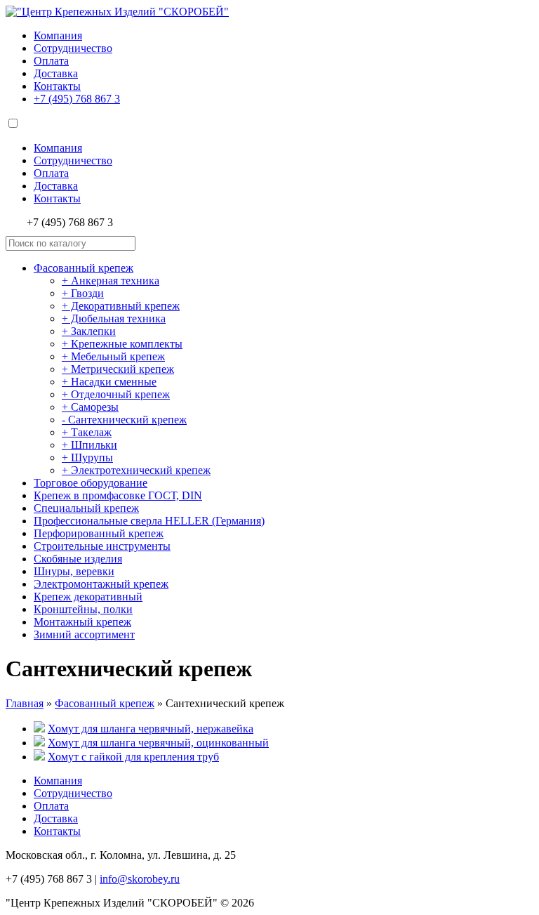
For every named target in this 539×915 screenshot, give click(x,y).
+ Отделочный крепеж (116, 394)
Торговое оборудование (90, 483)
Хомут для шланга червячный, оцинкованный (158, 743)
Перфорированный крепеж (99, 533)
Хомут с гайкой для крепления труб (133, 757)
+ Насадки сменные (109, 382)
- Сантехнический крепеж (124, 420)
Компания (58, 35)
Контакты (57, 86)
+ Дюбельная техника (114, 318)
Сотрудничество (73, 48)
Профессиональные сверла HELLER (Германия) (149, 521)
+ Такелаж (87, 432)
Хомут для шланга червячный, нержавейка (150, 729)
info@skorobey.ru (140, 879)
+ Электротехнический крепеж (136, 470)
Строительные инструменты (102, 546)
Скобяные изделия (78, 559)
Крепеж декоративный (88, 597)
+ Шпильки (89, 445)
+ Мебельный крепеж (113, 356)
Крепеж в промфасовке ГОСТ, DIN (118, 495)
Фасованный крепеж (83, 268)
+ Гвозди (83, 293)
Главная (25, 703)
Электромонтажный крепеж (101, 584)
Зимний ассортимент (84, 634)
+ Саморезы (90, 407)
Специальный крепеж (86, 508)
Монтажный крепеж (82, 622)
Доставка (56, 73)
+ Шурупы (87, 457)
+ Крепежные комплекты (122, 344)
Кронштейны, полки (83, 609)
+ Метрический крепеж (118, 369)
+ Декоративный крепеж (121, 306)
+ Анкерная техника (110, 281)
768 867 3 (77, 99)
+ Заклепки (89, 331)
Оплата (51, 61)
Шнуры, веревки (74, 571)
